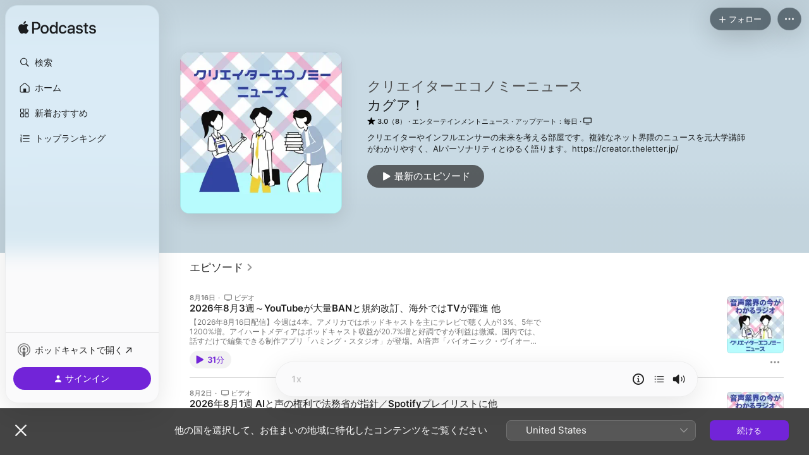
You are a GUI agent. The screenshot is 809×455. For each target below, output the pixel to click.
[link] (221, 267)
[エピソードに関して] (638, 379)
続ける (749, 430)
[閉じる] (21, 430)
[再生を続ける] (659, 379)
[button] (82, 62)
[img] (57, 28)
